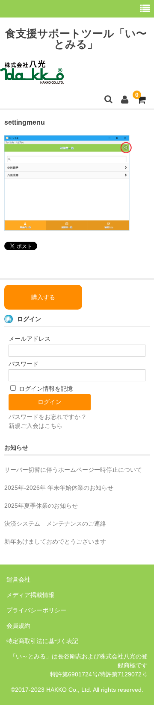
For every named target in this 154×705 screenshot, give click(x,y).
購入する (43, 297)
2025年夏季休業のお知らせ (41, 505)
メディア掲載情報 (30, 594)
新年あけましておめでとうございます (55, 541)
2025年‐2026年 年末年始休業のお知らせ (58, 487)
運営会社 (18, 579)
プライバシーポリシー (36, 610)
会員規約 (18, 625)
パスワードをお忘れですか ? (47, 416)
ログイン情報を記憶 (45, 388)
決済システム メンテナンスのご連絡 (55, 523)
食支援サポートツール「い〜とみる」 (76, 38)
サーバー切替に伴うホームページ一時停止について (73, 469)
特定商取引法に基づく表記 (42, 641)
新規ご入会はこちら (35, 425)
